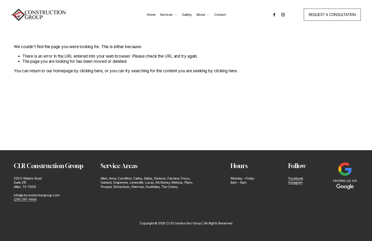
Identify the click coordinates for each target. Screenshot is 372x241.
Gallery (187, 15)
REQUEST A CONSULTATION (332, 15)
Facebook (295, 178)
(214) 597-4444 (25, 199)
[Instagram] (283, 15)
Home (151, 15)
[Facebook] (274, 15)
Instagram (295, 182)
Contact (220, 15)
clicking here (91, 70)
